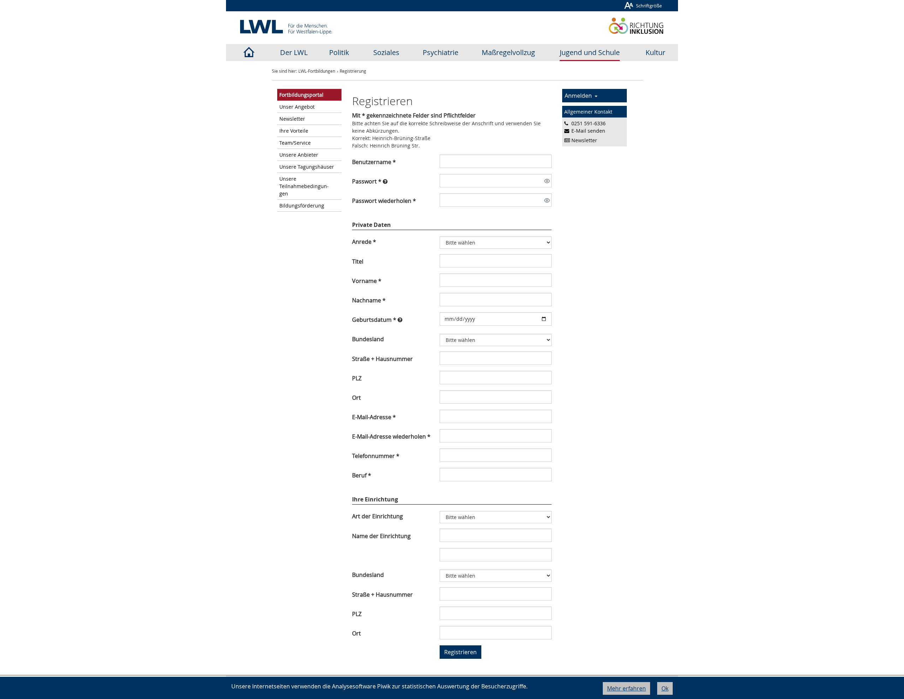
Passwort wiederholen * (384, 201)
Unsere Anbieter (298, 154)
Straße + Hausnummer (382, 359)
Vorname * (366, 281)
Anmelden (580, 96)
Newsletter (292, 118)
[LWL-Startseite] (248, 52)
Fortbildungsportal (301, 94)
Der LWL (294, 52)
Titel (357, 261)
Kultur (655, 52)
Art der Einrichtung (377, 516)
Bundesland (368, 339)
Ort (356, 398)
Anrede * (364, 242)
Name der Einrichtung (381, 536)
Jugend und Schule (590, 52)
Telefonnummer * (375, 456)
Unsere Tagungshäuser (306, 166)
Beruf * (361, 475)
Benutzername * (374, 162)
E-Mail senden (588, 130)
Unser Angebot (297, 106)
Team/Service (295, 142)
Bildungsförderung (301, 205)
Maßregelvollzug (508, 52)
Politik (339, 52)
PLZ (357, 378)
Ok (664, 688)
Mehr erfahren (626, 688)
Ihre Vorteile (293, 130)
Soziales (386, 52)
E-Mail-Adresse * (374, 417)
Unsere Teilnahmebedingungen (304, 186)
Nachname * (369, 300)
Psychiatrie (440, 52)
